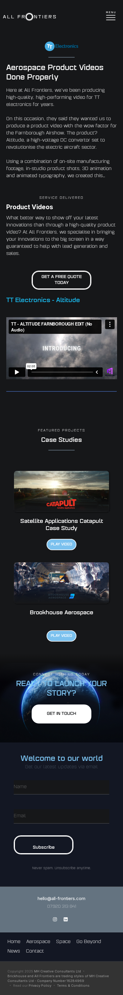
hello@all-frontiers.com (61, 898)
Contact (35, 951)
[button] (114, 17)
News (13, 951)
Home (13, 942)
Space (63, 942)
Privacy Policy (40, 985)
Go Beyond (88, 942)
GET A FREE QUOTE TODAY (61, 280)
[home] (29, 17)
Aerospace (38, 942)
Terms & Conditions (73, 985)
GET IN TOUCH (61, 714)
